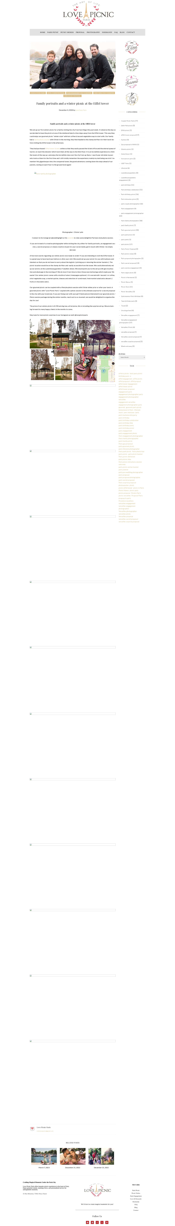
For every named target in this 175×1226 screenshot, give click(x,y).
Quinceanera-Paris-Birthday (131, 296)
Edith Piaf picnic (126, 125)
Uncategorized (126, 310)
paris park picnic (126, 235)
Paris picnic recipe (127, 254)
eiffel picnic (137, 379)
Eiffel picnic (125, 130)
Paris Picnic (136, 1190)
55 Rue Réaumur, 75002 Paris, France (35, 1194)
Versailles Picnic (126, 327)
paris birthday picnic (126, 428)
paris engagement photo (128, 433)
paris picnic (125, 244)
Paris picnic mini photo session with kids (130, 463)
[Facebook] (87, 1222)
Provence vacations (126, 501)
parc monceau (129, 412)
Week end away (126, 346)
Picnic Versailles (126, 291)
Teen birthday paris (128, 301)
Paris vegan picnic (127, 272)
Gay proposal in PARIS (129, 144)
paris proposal (124, 475)
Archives (122, 354)
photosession (124, 485)
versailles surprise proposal (130, 341)
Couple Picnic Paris (38, 93)
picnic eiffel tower (125, 488)
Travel (123, 306)
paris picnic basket (135, 454)
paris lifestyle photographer (129, 449)
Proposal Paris (137, 496)
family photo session (42, 139)
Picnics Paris (136, 493)
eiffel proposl (136, 381)
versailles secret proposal (128, 519)
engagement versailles (127, 402)
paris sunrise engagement (130, 268)
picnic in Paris (138, 488)
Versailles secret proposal (130, 337)
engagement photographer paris (131, 394)
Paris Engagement (136, 1196)
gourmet (122, 407)
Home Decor (125, 154)
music (121, 412)
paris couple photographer (130, 204)
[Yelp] (102, 1222)
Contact (135, 1210)
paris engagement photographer (79, 93)
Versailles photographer (128, 511)
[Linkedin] (92, 1222)
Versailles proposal (126, 516)
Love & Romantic (136, 1199)
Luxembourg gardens (128, 173)
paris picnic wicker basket (129, 467)
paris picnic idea (125, 459)
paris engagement (125, 431)
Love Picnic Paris (81, 110)
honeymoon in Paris (126, 410)
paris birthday (126, 185)
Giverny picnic (126, 149)
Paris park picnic (125, 451)
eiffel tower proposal (56, 93)
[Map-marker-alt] (106, 1222)
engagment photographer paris (130, 405)
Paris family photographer (104, 93)
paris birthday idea (126, 423)
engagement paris (125, 392)
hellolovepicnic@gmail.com (45, 1131)
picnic (132, 485)
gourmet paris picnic (133, 407)
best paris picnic (136, 373)
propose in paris (125, 498)
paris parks (125, 239)
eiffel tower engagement (128, 384)
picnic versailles (125, 496)
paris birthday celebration (128, 420)
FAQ (135, 1204)
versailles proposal (127, 332)
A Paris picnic (124, 373)
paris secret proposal (127, 480)
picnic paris (134, 490)
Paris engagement (127, 208)
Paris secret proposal (72, 96)
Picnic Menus (125, 282)
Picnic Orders (136, 1193)
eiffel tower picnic (125, 386)
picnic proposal (124, 493)
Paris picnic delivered (127, 457)
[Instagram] (97, 1222)
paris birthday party (126, 425)
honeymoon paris (127, 158)
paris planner (123, 470)
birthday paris (124, 376)
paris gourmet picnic (126, 446)
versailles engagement (127, 503)
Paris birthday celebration (130, 190)
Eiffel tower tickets (52, 148)
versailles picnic (125, 514)
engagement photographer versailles (129, 398)
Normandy (136, 1202)
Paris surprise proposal (127, 483)
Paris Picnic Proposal (128, 249)
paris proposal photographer (129, 477)
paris (137, 412)
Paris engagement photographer (131, 436)
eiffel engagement (125, 379)
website (71, 238)
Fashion (123, 140)
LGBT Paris (125, 163)
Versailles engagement (129, 315)
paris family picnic (127, 225)
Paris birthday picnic (128, 194)
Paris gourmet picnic (128, 230)
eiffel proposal (124, 381)
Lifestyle (124, 168)
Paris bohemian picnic (128, 199)
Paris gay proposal (126, 444)
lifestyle (137, 410)
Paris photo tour (138, 451)
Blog (135, 1207)
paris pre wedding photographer (131, 472)
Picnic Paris (125, 287)
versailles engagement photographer (127, 507)
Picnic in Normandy (127, 277)
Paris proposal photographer (131, 258)
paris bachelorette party (128, 415)
